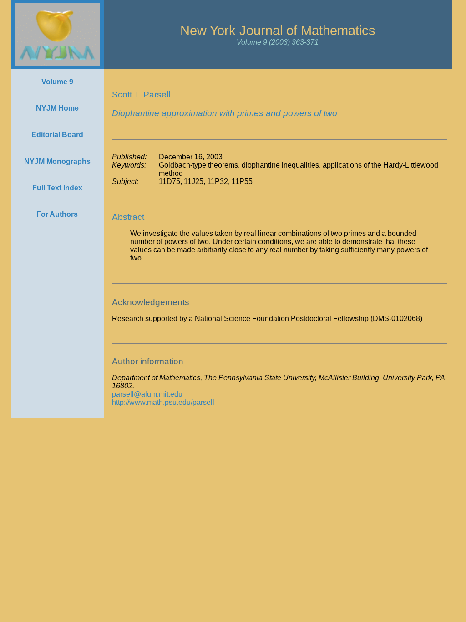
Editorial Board (57, 134)
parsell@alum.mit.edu (147, 394)
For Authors (57, 214)
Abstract (128, 217)
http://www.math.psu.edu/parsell (163, 402)
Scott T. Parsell (141, 94)
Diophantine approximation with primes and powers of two (224, 113)
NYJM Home (57, 108)
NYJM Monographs (57, 161)
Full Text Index (57, 188)
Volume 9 (57, 82)
